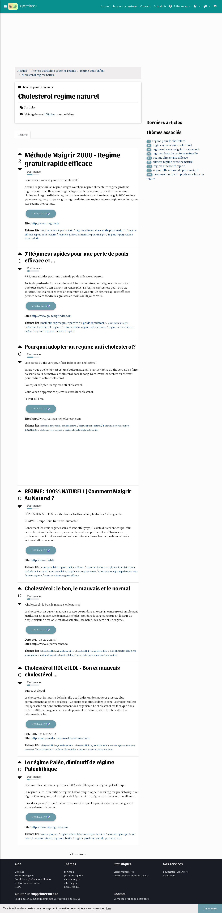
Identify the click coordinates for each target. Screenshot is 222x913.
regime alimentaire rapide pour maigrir (100, 230)
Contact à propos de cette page (131, 899)
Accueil (105, 6)
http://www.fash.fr (42, 560)
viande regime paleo (49, 834)
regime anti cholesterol (90, 426)
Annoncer (169, 875)
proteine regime (73, 875)
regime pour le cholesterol (167, 141)
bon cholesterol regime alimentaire (56, 749)
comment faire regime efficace (61, 575)
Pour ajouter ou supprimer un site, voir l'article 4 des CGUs (47, 899)
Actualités (159, 6)
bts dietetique (72, 887)
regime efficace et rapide (166, 166)
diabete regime (72, 879)
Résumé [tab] (23, 134)
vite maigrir (70, 883)
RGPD (18, 887)
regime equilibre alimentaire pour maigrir (81, 234)
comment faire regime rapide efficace (84, 327)
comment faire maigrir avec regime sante (72, 571)
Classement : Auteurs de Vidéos (131, 875)
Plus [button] (108, 908)
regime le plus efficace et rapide (54, 331)
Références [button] (180, 6)
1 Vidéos (50, 114)
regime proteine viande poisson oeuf (98, 838)
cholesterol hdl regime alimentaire (91, 651)
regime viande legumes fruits (53, 838)
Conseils (145, 6)
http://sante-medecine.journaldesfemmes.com (60, 738)
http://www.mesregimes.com (49, 827)
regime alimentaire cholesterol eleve (57, 655)
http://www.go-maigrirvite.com (51, 316)
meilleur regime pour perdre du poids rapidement (73, 322)
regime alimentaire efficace (168, 157)
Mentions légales (24, 875)
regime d (69, 871)
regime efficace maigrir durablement (173, 149)
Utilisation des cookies (27, 883)
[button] (197, 6)
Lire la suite (39, 213)
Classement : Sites (124, 871)
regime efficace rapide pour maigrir (173, 170)
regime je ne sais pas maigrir (57, 230)
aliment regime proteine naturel (170, 161)
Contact (19, 871)
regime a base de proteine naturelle (173, 153)
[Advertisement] (111, 39)
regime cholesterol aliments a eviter (81, 430)
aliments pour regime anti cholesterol (58, 426)
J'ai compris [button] (210, 908)
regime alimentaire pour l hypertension (83, 834)
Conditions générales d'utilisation (33, 879)
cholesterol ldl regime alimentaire (57, 651)
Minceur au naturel (125, 6)
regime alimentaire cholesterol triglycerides (96, 655)
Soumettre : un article (175, 871)
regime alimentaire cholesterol (170, 145)
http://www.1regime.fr (45, 223)
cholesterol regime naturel (51, 430)
